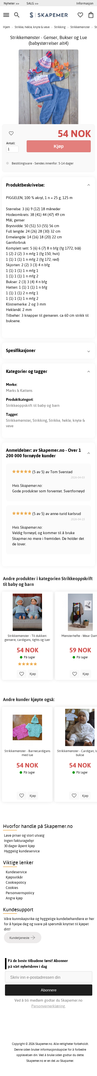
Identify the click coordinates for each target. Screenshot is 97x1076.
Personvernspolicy (20, 893)
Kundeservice (16, 872)
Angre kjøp (14, 898)
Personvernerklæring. (48, 1006)
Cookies (12, 887)
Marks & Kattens (19, 390)
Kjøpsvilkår (14, 877)
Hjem (6, 27)
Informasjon (84, 3)
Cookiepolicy (16, 882)
